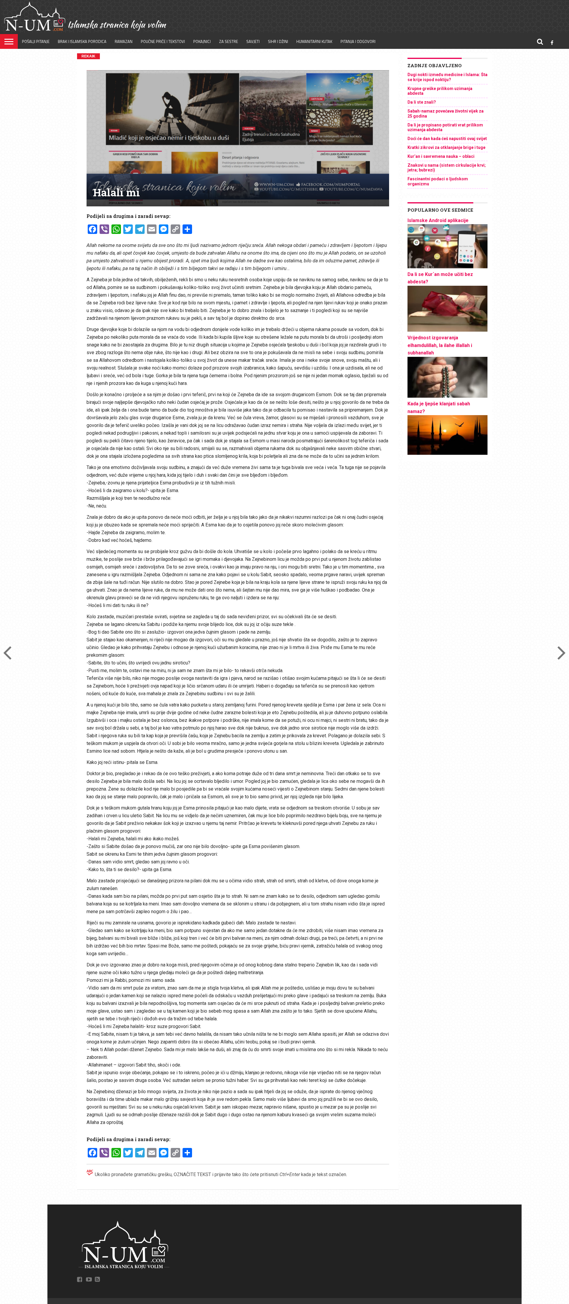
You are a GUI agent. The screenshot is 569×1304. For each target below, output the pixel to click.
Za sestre (228, 41)
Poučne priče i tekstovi (163, 41)
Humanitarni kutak (314, 41)
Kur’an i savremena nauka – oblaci (440, 156)
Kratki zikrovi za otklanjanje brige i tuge (446, 147)
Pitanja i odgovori (358, 41)
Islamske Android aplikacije (438, 220)
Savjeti (253, 41)
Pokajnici (202, 41)
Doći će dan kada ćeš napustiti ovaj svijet (447, 138)
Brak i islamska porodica (82, 41)
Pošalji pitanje (35, 41)
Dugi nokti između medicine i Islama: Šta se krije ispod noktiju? (447, 77)
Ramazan (123, 41)
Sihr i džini (278, 41)
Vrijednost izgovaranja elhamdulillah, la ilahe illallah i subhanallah (439, 345)
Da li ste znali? (421, 102)
